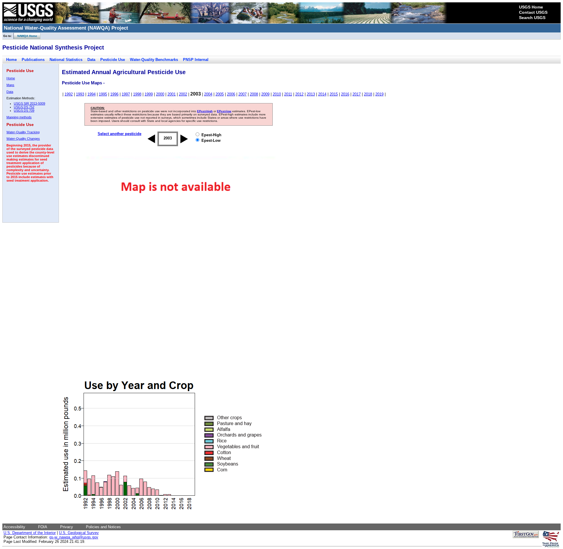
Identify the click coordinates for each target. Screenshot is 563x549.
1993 (80, 94)
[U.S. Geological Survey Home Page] (28, 22)
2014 (322, 94)
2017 (356, 94)
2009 (265, 94)
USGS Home (531, 7)
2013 (311, 94)
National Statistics (66, 59)
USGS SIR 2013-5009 (29, 103)
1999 (149, 94)
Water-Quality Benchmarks (154, 59)
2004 (208, 94)
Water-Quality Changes (23, 138)
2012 (299, 94)
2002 (183, 94)
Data (91, 59)
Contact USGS (533, 12)
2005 (220, 94)
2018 (368, 94)
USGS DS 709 (24, 110)
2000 (160, 94)
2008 (254, 94)
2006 (231, 94)
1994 (91, 94)
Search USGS (532, 17)
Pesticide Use (112, 59)
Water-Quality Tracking (23, 132)
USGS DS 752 (24, 107)
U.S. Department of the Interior (30, 533)
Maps (10, 85)
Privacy (66, 527)
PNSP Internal (195, 59)
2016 (345, 94)
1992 (69, 94)
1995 (103, 94)
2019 (379, 94)
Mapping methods (19, 117)
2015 (334, 94)
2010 (277, 94)
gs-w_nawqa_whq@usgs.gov (73, 537)
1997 (126, 94)
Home (11, 59)
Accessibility (14, 527)
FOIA (42, 527)
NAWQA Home (25, 35)
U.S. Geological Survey (79, 533)
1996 (114, 94)
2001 (171, 94)
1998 (137, 94)
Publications (33, 59)
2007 (242, 94)
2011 (288, 94)
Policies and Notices (103, 527)
